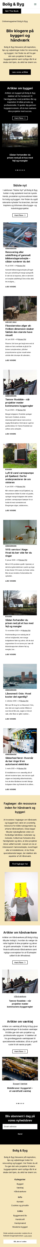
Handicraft (20, 1219)
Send (20, 1134)
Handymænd (20, 1223)
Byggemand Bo (20, 1215)
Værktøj (23, 1084)
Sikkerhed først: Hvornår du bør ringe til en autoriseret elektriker (19, 761)
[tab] (15, 170)
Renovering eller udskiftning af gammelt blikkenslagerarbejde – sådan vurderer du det (18, 257)
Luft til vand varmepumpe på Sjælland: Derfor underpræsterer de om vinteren (19, 478)
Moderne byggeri (20, 1227)
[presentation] (20, 135)
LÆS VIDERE (10, 287)
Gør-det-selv (10, 322)
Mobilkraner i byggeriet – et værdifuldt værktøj (20, 1089)
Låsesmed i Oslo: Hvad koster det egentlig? (18, 695)
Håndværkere (10, 248)
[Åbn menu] (35, 4)
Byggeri (20, 150)
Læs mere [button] (28, 1236)
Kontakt (20, 1202)
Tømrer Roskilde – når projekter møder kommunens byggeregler (19, 402)
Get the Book (12, 11)
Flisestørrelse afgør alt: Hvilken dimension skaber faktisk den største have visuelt (19, 330)
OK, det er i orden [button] (20, 1241)
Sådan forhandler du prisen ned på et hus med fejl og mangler (20, 158)
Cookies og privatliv (20, 1205)
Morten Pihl (21, 266)
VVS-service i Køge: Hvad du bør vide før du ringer (18, 552)
